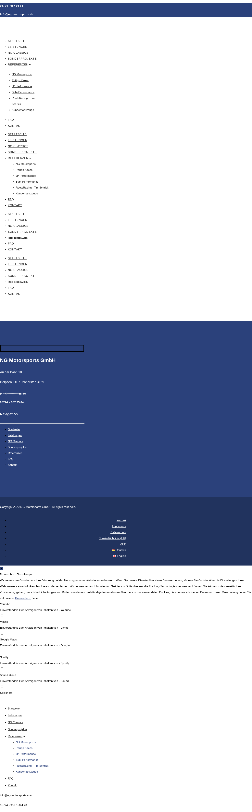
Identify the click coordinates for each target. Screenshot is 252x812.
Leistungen (17, 46)
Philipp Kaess (20, 80)
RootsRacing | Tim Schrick (32, 187)
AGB (123, 544)
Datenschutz (118, 532)
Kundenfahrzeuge (23, 109)
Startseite (17, 40)
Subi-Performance (23, 92)
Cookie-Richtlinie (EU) (112, 538)
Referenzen (18, 64)
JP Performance (22, 86)
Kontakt (15, 125)
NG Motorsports (22, 74)
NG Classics (18, 52)
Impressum (119, 526)
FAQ (11, 119)
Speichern (6, 692)
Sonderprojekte (22, 58)
